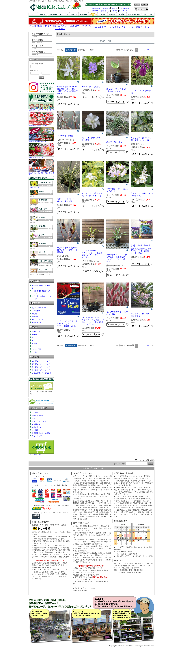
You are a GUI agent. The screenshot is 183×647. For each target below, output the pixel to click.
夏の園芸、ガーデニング (41, 364)
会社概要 (114, 11)
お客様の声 (95, 11)
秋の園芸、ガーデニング (41, 367)
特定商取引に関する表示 (41, 433)
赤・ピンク (36, 332)
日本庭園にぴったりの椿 (36, 157)
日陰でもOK (36, 311)
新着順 (91, 50)
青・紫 (34, 343)
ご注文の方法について (35, 454)
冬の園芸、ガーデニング (41, 370)
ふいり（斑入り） (38, 349)
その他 (34, 352)
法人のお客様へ (124, 8)
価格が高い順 (82, 50)
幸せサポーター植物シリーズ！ (38, 125)
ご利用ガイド (106, 8)
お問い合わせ (105, 11)
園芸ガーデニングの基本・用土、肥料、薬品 (41, 173)
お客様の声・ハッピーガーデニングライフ (41, 110)
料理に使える (37, 322)
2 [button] (140, 50)
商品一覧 (114, 8)
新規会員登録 (96, 8)
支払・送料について (39, 421)
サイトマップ (123, 11)
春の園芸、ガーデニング (41, 361)
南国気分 (35, 317)
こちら (53, 545)
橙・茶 (34, 334)
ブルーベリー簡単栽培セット (37, 141)
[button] (152, 50)
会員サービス (37, 418)
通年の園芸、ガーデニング (41, 373)
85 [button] (148, 50)
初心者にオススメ (38, 319)
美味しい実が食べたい (40, 308)
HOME (59, 34)
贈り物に (35, 314)
